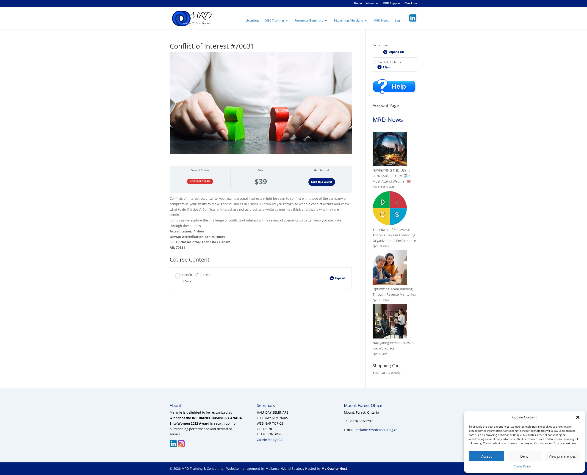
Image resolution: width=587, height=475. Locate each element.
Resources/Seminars (308, 20)
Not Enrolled (200, 181)
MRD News (381, 20)
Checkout (410, 3)
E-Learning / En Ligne (348, 20)
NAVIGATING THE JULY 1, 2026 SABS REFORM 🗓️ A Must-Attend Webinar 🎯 (392, 175)
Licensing (252, 20)
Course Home (381, 45)
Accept (486, 456)
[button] (578, 417)
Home (358, 3)
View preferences (562, 456)
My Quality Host (334, 468)
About (370, 3)
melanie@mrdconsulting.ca (376, 430)
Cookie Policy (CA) (270, 439)
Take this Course (321, 181)
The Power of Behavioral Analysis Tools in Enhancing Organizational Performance (394, 235)
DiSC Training (274, 20)
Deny (524, 456)
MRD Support (391, 3)
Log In (399, 20)
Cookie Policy (522, 466)
